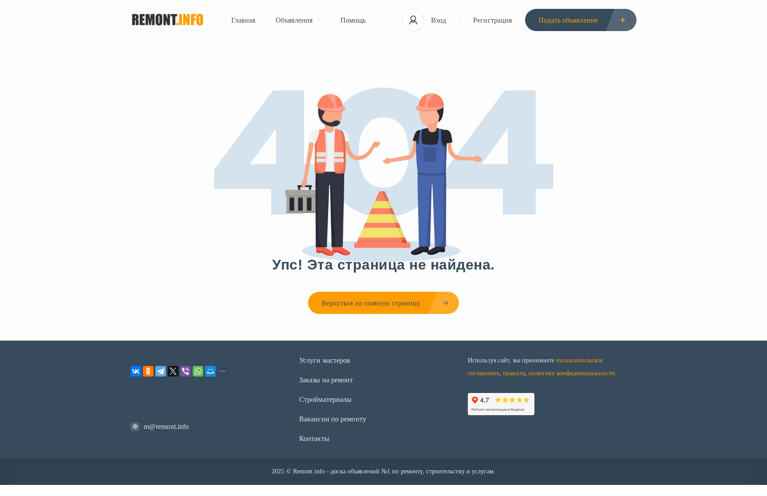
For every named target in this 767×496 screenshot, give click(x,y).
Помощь (353, 20)
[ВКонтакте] (135, 371)
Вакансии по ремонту (332, 419)
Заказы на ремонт (326, 380)
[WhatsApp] (198, 371)
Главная (243, 20)
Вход (438, 20)
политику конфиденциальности (572, 373)
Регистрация (492, 20)
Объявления (294, 20)
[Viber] (185, 371)
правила (514, 373)
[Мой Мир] (210, 371)
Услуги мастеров (325, 360)
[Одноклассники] (148, 371)
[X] (173, 371)
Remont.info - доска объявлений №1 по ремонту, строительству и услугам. (394, 471)
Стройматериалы (325, 399)
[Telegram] (160, 371)
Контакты (314, 438)
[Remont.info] (167, 20)
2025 (278, 471)
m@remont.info (166, 426)
